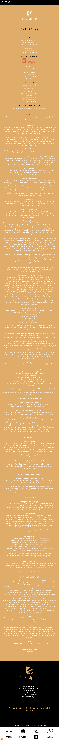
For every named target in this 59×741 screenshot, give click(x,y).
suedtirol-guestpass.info (29, 597)
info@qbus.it (30, 74)
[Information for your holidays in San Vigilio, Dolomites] (8, 731)
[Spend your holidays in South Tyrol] (35, 731)
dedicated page (42, 531)
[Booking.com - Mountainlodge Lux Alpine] (35, 737)
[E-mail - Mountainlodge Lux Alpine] (6, 2)
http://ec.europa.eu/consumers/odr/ (41, 567)
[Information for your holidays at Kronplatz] (21, 731)
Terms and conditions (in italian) (29, 571)
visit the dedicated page (40, 539)
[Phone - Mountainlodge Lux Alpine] (2, 2)
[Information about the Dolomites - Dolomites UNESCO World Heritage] (49, 731)
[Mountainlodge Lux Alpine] (29, 15)
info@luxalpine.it (30, 50)
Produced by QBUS (41, 725)
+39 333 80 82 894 (29, 691)
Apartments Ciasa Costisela (29, 715)
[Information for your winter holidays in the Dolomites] (8, 737)
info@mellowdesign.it (30, 99)
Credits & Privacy (17, 725)
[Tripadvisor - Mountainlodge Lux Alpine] (49, 736)
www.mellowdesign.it (30, 98)
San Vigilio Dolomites (37, 108)
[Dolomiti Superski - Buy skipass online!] (21, 737)
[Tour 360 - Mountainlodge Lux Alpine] (9, 2)
